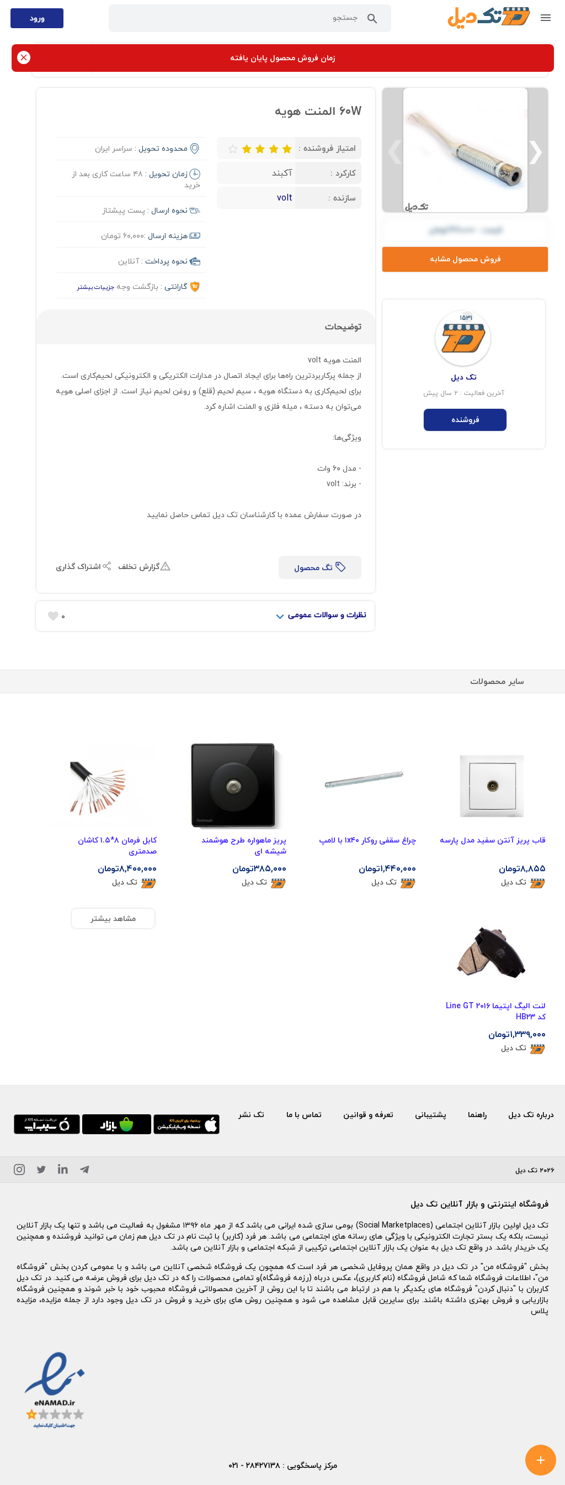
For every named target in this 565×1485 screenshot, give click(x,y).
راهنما (477, 1114)
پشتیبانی (430, 1114)
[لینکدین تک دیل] (62, 1171)
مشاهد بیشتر (113, 918)
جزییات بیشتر (95, 287)
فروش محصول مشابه (465, 259)
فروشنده (465, 419)
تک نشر (251, 1114)
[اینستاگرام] (19, 1171)
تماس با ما (304, 1114)
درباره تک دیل (531, 1114)
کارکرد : (343, 173)
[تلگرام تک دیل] (84, 1171)
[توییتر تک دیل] (41, 1171)
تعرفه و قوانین (368, 1114)
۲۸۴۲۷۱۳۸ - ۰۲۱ (254, 1465)
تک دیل (513, 882)
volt (284, 198)
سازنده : (342, 198)
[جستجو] (372, 21)
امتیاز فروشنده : (327, 148)
